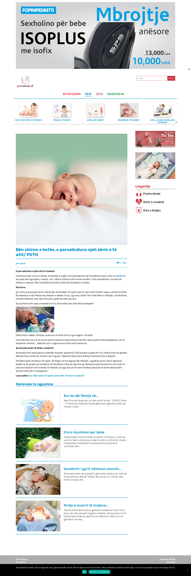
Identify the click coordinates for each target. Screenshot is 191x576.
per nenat (20, 263)
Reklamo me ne (167, 559)
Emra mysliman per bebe (84, 432)
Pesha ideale (152, 193)
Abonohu (170, 562)
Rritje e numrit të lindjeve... (86, 505)
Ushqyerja (115, 94)
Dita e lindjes (152, 210)
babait (118, 276)
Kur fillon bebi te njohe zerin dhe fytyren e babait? (57, 375)
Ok (84, 572)
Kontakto (20, 562)
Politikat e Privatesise (99, 572)
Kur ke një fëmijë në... (81, 396)
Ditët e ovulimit (153, 202)
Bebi (88, 94)
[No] (187, 570)
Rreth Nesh (21, 559)
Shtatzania (72, 94)
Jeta (99, 94)
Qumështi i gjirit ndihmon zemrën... (92, 469)
